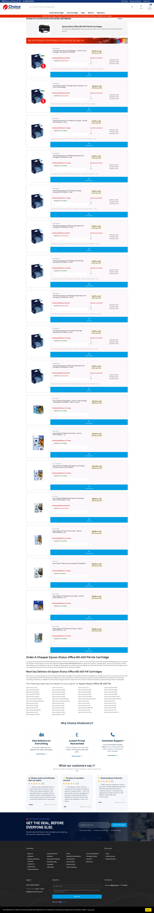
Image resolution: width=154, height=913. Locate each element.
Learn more (40, 754)
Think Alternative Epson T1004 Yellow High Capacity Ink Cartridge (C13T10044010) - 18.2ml (69, 366)
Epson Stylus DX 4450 (84, 690)
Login (107, 853)
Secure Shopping (71, 867)
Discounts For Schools (53, 859)
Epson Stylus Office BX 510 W (112, 699)
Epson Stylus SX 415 (84, 710)
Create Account (110, 856)
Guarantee (50, 864)
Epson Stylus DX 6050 (110, 692)
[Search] (132, 7)
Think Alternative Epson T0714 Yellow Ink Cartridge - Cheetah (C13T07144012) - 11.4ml (68, 331)
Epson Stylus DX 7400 (58, 694)
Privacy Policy (71, 862)
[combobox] (80, 7)
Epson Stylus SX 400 (58, 708)
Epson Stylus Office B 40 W (33, 699)
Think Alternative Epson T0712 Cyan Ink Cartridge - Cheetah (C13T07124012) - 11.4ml (67, 191)
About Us (91, 13)
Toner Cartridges (72, 13)
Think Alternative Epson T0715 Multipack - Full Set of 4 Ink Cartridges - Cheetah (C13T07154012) (69, 51)
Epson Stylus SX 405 (110, 708)
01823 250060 (29, 1)
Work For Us (89, 862)
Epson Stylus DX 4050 (32, 690)
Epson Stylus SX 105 (58, 703)
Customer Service (52, 853)
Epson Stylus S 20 (83, 701)
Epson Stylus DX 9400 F (85, 696)
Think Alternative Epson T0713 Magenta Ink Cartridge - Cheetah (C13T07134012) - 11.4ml (68, 261)
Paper (83, 13)
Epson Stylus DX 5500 (58, 692)
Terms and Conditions (92, 853)
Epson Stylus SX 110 (84, 703)
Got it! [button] (148, 910)
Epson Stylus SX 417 (110, 710)
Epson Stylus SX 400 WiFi (85, 708)
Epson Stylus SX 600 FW (111, 712)
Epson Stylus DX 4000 (110, 687)
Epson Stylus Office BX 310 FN (86, 699)
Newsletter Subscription (74, 856)
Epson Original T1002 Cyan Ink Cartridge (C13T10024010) (69, 563)
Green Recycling (52, 862)
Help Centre (146, 1)
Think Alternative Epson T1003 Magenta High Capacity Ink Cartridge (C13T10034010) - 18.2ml (69, 296)
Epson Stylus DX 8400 (110, 694)
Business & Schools (135, 1)
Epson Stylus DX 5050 (32, 692)
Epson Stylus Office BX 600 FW (95, 683)
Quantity (61, 60)
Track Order (124, 1)
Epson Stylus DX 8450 (32, 696)
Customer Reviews (33, 869)
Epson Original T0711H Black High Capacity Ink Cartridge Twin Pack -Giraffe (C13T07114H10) (68, 466)
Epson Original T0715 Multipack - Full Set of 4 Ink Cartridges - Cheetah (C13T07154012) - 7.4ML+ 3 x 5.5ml (70, 401)
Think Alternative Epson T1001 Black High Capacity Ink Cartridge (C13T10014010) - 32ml (68, 156)
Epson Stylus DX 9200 (58, 696)
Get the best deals (119, 825)
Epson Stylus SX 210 (84, 705)
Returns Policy (71, 864)
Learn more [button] (91, 910)
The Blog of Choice (91, 856)
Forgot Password (111, 859)
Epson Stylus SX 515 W (84, 712)
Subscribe (77, 896)
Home (68, 853)
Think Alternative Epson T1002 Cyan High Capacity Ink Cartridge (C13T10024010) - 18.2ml (68, 226)
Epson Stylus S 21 (109, 701)
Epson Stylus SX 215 (110, 705)
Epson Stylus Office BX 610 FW (61, 701)
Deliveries (50, 856)
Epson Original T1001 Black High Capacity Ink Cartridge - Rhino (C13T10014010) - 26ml (69, 499)
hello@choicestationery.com (34, 892)
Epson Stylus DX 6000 (84, 692)
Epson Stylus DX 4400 (58, 690)
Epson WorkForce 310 (58, 714)
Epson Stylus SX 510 (32, 712)
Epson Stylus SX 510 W (58, 712)
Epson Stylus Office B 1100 (112, 696)
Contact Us (31, 864)
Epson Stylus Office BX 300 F (60, 699)
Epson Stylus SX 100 (32, 703)
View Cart (89, 859)
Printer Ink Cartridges (56, 13)
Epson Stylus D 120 (31, 687)
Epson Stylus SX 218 (32, 708)
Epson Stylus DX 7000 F (33, 694)
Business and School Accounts (33, 860)
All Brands (30, 856)
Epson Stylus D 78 (57, 687)
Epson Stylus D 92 (83, 687)
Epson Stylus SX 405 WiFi (33, 710)
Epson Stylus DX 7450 (84, 694)
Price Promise (71, 859)
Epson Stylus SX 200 (32, 705)
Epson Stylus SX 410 (58, 710)
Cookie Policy (31, 866)
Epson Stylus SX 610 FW (33, 714)
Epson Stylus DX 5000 (110, 690)
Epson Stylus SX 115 (110, 703)
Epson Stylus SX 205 (58, 705)
